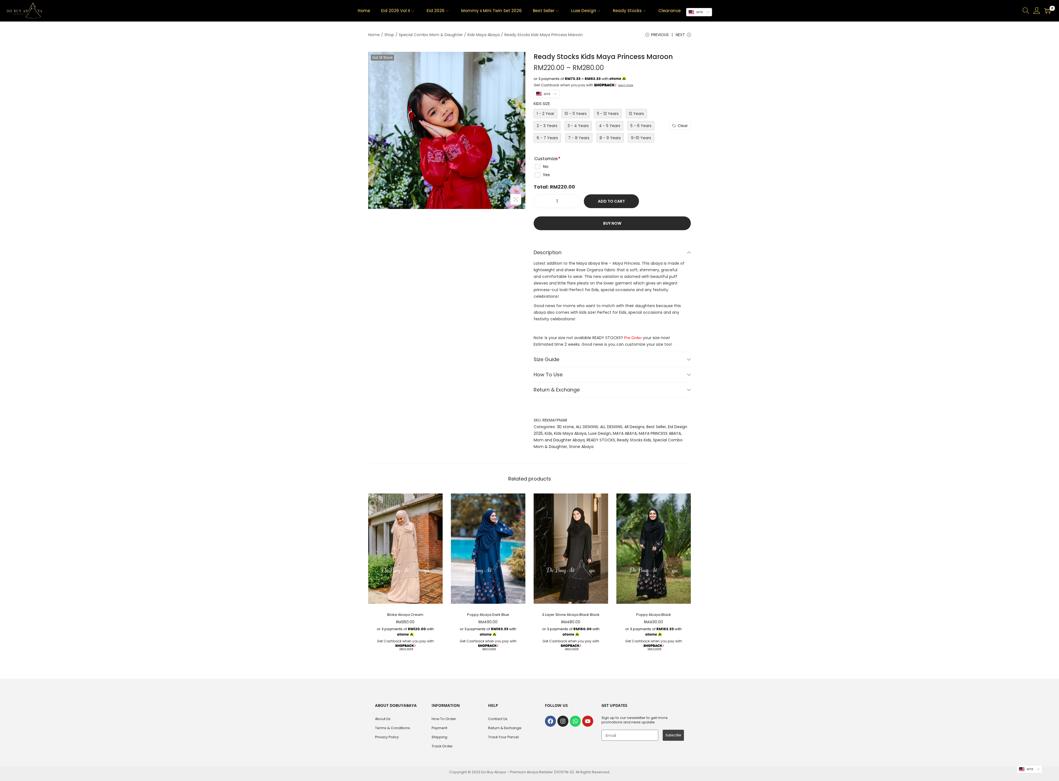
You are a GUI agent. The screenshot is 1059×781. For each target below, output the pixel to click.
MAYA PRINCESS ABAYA (660, 433)
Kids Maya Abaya (483, 34)
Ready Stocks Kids (634, 440)
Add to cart (611, 201)
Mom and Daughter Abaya (559, 440)
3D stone (565, 427)
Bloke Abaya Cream (405, 614)
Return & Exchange (557, 389)
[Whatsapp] (575, 721)
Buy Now (612, 223)
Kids (548, 433)
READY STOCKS (601, 440)
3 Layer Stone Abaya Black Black (571, 614)
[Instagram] (562, 721)
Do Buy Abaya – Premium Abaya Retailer (517, 772)
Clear (683, 125)
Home (374, 34)
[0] (1047, 10)
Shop (389, 34)
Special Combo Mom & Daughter (431, 34)
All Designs (634, 427)
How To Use (548, 374)
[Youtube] (587, 721)
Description (547, 252)
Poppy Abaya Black (653, 614)
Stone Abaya (581, 446)
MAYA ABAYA (625, 433)
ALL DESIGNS (587, 427)
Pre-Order (633, 338)
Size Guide (546, 359)
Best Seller (656, 427)
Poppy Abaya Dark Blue (488, 614)
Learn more (625, 85)
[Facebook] (550, 721)
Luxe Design (599, 433)
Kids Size (542, 103)
